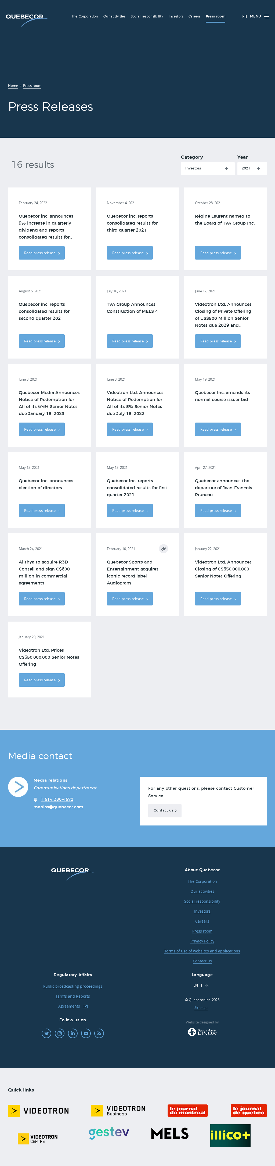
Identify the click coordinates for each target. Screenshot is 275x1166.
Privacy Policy (202, 941)
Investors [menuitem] (176, 16)
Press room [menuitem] (215, 16)
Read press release (40, 252)
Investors (193, 168)
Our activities (202, 891)
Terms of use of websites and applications (202, 951)
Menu (255, 16)
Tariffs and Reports (73, 996)
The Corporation (202, 881)
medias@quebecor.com (59, 807)
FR (244, 17)
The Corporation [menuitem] (85, 16)
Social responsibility (202, 901)
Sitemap (201, 1007)
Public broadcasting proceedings (72, 986)
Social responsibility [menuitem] (147, 16)
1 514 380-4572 (57, 800)
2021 (246, 168)
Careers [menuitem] (195, 16)
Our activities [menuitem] (114, 16)
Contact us (163, 810)
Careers (202, 921)
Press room (202, 931)
